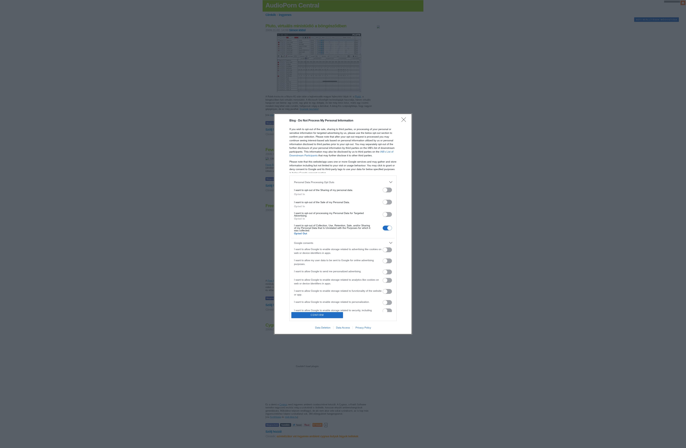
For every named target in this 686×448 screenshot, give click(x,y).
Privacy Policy (363, 327)
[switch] (387, 190)
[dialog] (343, 224)
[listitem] (343, 182)
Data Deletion (322, 327)
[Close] (404, 120)
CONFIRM (317, 315)
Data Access (343, 327)
